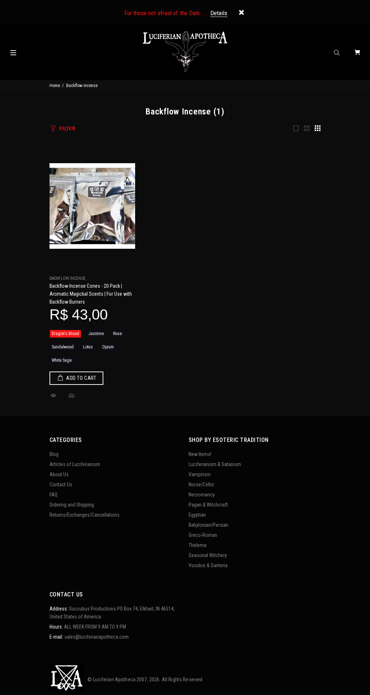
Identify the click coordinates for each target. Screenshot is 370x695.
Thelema (197, 545)
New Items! (200, 454)
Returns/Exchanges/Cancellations (85, 515)
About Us (59, 474)
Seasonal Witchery (208, 555)
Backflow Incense (68, 278)
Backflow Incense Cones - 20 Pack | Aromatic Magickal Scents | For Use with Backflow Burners (91, 294)
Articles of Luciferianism (75, 464)
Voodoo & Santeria (208, 565)
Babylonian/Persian (208, 525)
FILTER (67, 128)
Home (55, 85)
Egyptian (197, 515)
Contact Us (61, 484)
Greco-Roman (203, 535)
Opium (108, 346)
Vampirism (200, 474)
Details (218, 13)
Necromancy (202, 495)
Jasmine (96, 333)
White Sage (62, 360)
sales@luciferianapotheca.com (96, 637)
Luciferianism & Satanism (215, 464)
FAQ (53, 495)
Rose (117, 333)
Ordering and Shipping (72, 505)
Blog (54, 454)
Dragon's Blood (65, 333)
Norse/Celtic (201, 484)
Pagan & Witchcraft (208, 505)
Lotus (88, 346)
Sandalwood (63, 346)
